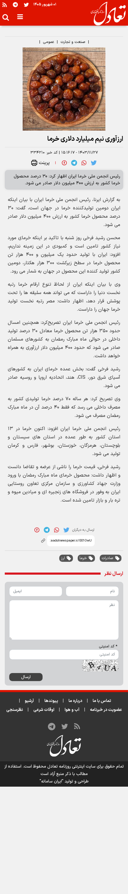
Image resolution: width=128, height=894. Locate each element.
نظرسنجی (14, 710)
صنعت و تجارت (72, 42)
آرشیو (29, 701)
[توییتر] (26, 5)
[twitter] (94, 163)
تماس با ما (102, 701)
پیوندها (51, 701)
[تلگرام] (15, 4)
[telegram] (74, 163)
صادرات (107, 558)
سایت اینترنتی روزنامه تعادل (71, 766)
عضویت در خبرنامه (106, 710)
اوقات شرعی (43, 710)
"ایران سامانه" (51, 781)
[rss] (4, 5)
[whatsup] (84, 163)
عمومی (48, 42)
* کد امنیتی (108, 646)
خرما (83, 558)
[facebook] (64, 163)
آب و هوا (72, 710)
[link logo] (106, 13)
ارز (63, 558)
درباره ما (75, 701)
